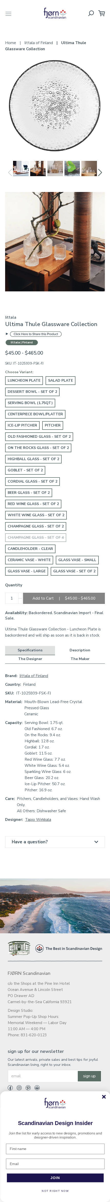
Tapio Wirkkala (38, 819)
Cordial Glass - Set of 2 (32, 481)
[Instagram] (17, 1089)
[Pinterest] (26, 1089)
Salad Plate (60, 380)
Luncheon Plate (24, 380)
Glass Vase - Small (77, 560)
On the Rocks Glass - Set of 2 (38, 447)
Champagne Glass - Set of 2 (36, 526)
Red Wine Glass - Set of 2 (33, 503)
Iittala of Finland (33, 675)
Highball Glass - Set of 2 (33, 459)
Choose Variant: (19, 372)
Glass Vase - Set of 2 (74, 571)
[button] (100, 172)
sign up (89, 1076)
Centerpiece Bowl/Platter (35, 414)
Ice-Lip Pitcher (22, 425)
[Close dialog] (103, 1096)
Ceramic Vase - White (29, 560)
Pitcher (53, 425)
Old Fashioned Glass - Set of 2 (39, 436)
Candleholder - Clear (30, 548)
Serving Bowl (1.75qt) (30, 402)
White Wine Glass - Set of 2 (36, 515)
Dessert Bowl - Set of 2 (32, 391)
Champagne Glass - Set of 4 (36, 537)
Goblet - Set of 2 (25, 470)
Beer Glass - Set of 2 (29, 492)
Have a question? (30, 842)
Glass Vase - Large (27, 571)
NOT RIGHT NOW (55, 1191)
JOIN (55, 1178)
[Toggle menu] (8, 13)
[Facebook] (10, 1089)
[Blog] (35, 1089)
